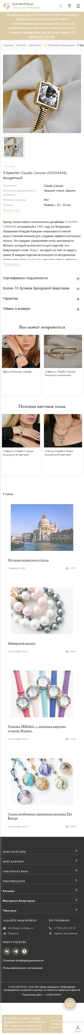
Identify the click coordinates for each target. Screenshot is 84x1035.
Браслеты (35, 45)
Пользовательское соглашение (23, 968)
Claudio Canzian (53, 185)
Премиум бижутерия (61, 45)
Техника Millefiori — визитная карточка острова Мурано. (37, 728)
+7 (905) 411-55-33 (52, 34)
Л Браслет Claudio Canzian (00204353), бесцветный (18, 452)
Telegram (13, 933)
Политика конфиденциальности (23, 960)
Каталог (21, 45)
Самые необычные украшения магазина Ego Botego (40, 816)
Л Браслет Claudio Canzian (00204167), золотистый (60, 373)
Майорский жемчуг (22, 643)
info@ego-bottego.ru (20, 928)
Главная (8, 45)
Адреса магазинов (65, 933)
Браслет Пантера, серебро (17, 371)
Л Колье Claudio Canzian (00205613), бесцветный (59, 452)
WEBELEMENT (54, 994)
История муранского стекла (28, 560)
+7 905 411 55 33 (65, 928)
